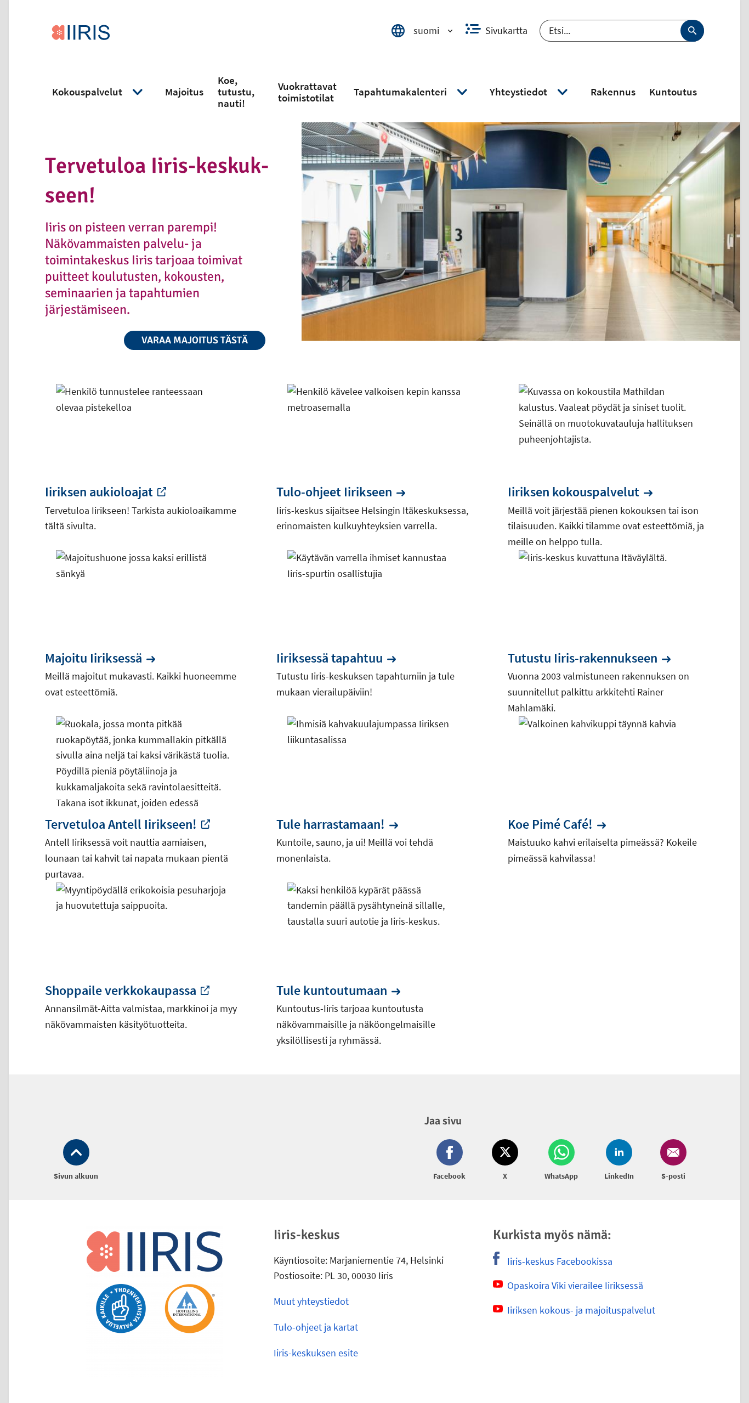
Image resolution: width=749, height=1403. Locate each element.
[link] (209, 30)
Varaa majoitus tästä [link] (194, 340)
